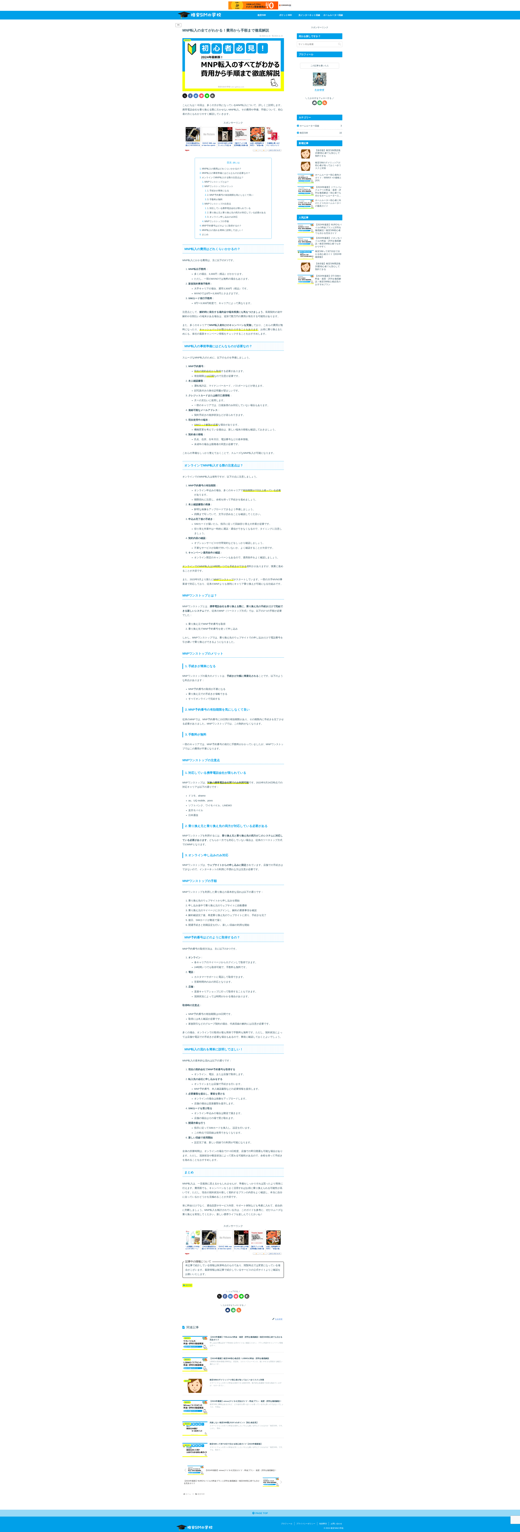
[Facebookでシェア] (190, 95)
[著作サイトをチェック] (227, 1310)
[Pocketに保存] (201, 95)
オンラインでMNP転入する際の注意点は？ (223, 177)
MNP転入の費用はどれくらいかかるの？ (221, 168)
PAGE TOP (261, 1513)
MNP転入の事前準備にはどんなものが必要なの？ (226, 173)
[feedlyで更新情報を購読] (233, 1310)
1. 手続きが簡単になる (218, 190)
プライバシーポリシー (305, 1524)
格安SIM (189, 1285)
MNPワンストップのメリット (218, 186)
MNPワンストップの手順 (216, 221)
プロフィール (286, 1524)
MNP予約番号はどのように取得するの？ (221, 225)
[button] (212, 95)
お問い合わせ (336, 1524)
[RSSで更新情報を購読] (238, 1310)
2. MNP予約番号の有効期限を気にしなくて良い (230, 195)
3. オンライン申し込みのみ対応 (222, 217)
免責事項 (323, 1524)
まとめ (205, 234)
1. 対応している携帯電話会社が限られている (229, 208)
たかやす (319, 90)
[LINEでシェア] (207, 95)
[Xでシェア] (184, 95)
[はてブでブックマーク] (196, 95)
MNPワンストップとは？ (216, 182)
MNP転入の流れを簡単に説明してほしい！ (223, 230)
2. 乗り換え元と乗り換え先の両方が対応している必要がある (236, 212)
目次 (229, 162)
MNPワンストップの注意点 (217, 203)
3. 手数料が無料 (214, 199)
